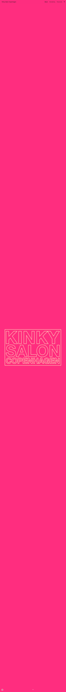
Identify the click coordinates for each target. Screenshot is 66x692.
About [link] (46, 2)
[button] (64, 1)
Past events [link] (59, 2)
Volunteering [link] (52, 2)
